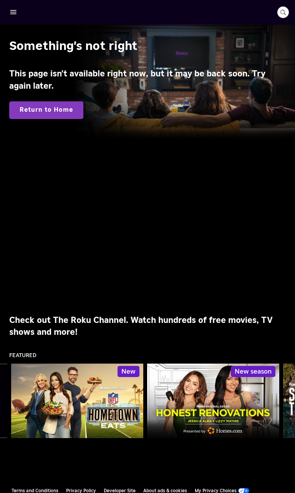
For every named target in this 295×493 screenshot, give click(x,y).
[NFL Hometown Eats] (77, 401)
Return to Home (46, 110)
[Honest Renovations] (213, 401)
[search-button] (283, 12)
